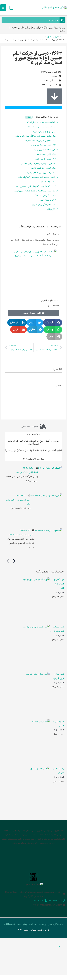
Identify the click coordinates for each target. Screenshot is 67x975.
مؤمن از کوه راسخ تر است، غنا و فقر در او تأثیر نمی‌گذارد (33, 442)
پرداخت (42, 924)
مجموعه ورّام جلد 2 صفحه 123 (21, 534)
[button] (52, 322)
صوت (19, 924)
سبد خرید (33, 924)
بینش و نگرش (53, 233)
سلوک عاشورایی (47, 300)
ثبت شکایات (9, 924)
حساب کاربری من (55, 924)
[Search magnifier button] (62, 20)
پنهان (28, 117)
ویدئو (25, 924)
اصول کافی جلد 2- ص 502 (27, 472)
